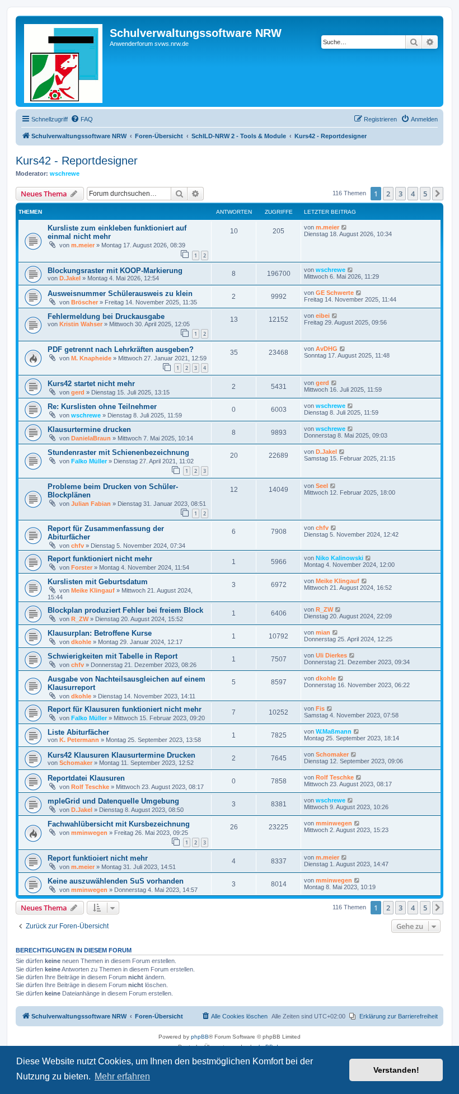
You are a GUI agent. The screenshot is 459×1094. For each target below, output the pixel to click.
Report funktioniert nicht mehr (100, 559)
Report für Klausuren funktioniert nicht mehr (125, 709)
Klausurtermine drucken (89, 429)
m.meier (83, 245)
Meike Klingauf (93, 590)
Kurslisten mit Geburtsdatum (98, 581)
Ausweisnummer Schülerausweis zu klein (120, 293)
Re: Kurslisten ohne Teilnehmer (102, 406)
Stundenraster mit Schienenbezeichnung (118, 452)
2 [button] (388, 194)
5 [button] (425, 194)
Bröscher (84, 302)
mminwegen (89, 832)
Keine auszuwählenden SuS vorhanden (116, 881)
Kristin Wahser (80, 324)
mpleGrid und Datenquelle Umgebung (113, 801)
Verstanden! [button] (396, 1069)
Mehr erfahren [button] (122, 1076)
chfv (77, 545)
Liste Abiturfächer (78, 732)
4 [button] (413, 194)
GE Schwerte (335, 292)
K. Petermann (79, 739)
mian (323, 632)
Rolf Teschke (90, 786)
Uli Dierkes (331, 655)
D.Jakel (70, 278)
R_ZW (79, 619)
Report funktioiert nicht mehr (98, 858)
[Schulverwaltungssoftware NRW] (64, 61)
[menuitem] (82, 119)
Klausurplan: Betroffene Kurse (100, 633)
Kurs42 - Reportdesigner (77, 160)
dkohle (81, 641)
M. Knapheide (91, 358)
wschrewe (64, 173)
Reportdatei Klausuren (86, 778)
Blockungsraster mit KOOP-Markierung (115, 270)
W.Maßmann (334, 731)
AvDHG (327, 348)
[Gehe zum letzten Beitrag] (344, 227)
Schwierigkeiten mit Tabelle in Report (112, 656)
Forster (81, 567)
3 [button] (400, 194)
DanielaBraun (91, 438)
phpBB (200, 1037)
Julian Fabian (91, 503)
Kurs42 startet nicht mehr (91, 383)
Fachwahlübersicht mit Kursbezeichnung (119, 824)
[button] (437, 193)
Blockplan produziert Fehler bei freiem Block (125, 610)
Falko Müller (89, 461)
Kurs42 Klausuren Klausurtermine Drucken (121, 755)
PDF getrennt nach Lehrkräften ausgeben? (121, 349)
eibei (323, 315)
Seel (322, 485)
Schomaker (75, 762)
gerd (78, 392)
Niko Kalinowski (339, 558)
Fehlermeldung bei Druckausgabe (106, 316)
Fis (320, 708)
